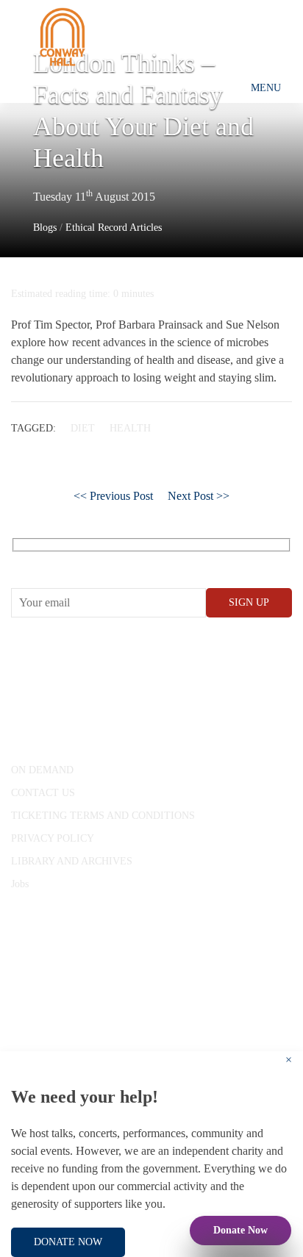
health (130, 428)
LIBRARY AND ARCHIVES (71, 861)
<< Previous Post (113, 496)
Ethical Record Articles (113, 227)
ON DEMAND (42, 770)
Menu (266, 87)
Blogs (45, 227)
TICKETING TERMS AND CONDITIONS (103, 815)
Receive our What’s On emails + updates (124, 561)
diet (83, 428)
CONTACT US (43, 792)
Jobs (20, 883)
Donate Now (240, 1230)
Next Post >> (198, 496)
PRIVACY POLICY (52, 838)
